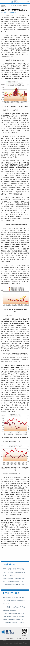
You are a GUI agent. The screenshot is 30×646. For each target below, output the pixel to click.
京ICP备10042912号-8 (19, 642)
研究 (5, 5)
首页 (2, 5)
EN (28, 1)
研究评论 (9, 5)
